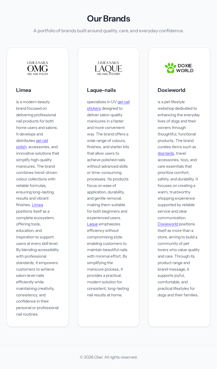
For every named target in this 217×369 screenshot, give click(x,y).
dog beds (166, 153)
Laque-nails (101, 90)
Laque (92, 223)
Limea (23, 90)
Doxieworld (171, 90)
